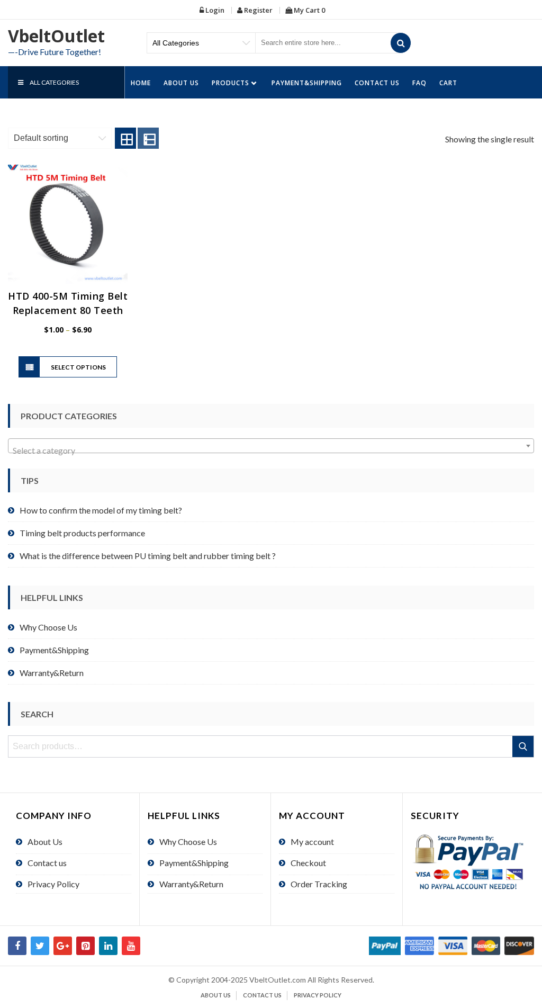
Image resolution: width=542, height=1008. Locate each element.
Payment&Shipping (307, 82)
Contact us (377, 82)
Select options (78, 367)
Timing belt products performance (82, 533)
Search (524, 746)
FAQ (419, 82)
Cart (448, 82)
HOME (141, 82)
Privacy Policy (53, 884)
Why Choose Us (48, 627)
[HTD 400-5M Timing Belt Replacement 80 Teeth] (68, 224)
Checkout (308, 863)
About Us (181, 82)
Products (230, 82)
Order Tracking (319, 884)
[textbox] (271, 450)
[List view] (148, 138)
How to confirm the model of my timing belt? (101, 510)
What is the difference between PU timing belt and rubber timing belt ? (148, 556)
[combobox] (271, 445)
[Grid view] (125, 138)
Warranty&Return (52, 673)
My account (312, 841)
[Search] (400, 42)
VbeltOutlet (56, 35)
